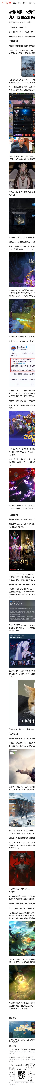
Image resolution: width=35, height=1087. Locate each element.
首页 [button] (31, 1067)
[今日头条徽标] (6, 3)
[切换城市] (26, 2)
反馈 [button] (31, 1073)
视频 (30, 3)
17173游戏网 (27, 22)
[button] (14, 3)
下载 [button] (30, 1078)
